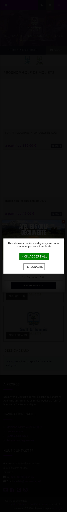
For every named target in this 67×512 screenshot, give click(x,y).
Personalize (34, 267)
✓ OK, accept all (34, 256)
